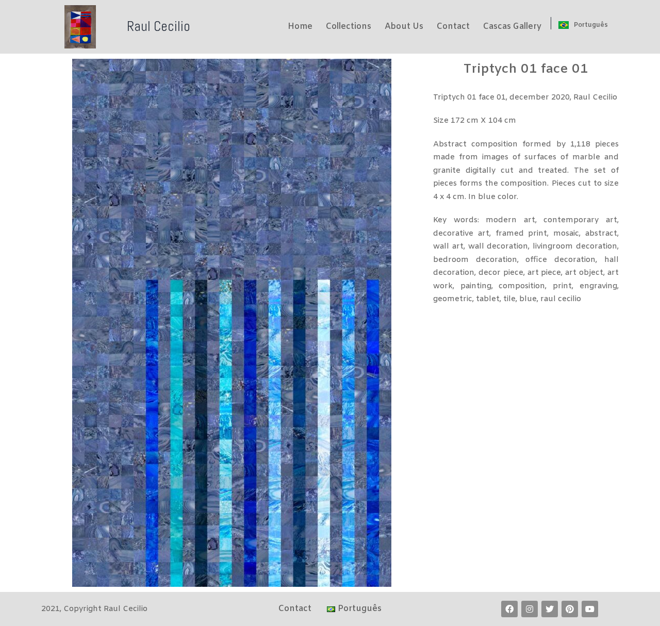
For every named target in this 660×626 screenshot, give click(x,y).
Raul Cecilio (158, 26)
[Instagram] (529, 609)
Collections (348, 27)
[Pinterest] (570, 609)
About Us (404, 27)
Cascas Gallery (512, 27)
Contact (453, 27)
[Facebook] (509, 609)
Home (300, 27)
